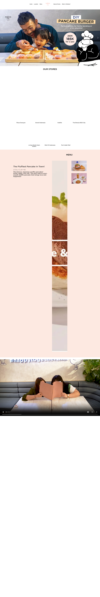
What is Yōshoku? (66, 4)
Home (31, 4)
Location (36, 4)
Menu (41, 4)
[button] (2, 38)
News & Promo (56, 4)
